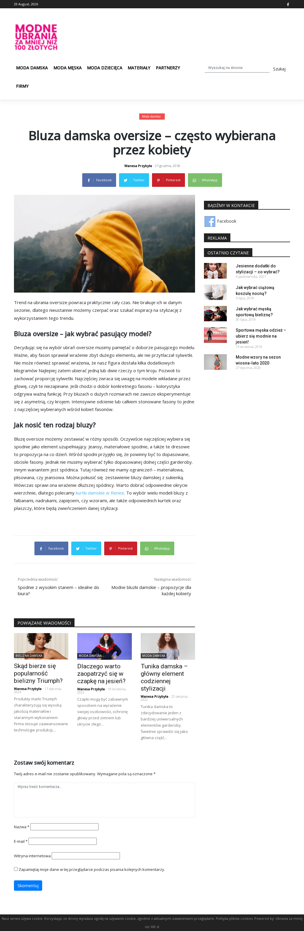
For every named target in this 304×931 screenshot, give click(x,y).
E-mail (21, 841)
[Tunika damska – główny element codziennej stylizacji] (168, 646)
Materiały (139, 67)
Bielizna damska (28, 656)
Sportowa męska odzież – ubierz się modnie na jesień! (261, 336)
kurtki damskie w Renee (100, 493)
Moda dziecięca (104, 67)
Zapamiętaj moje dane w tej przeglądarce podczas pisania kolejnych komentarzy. (92, 869)
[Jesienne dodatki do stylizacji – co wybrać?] (215, 270)
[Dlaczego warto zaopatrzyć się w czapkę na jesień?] (104, 646)
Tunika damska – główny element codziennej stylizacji (164, 677)
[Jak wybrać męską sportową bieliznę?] (215, 313)
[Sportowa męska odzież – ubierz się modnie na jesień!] (215, 334)
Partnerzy (168, 67)
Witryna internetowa (32, 855)
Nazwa (21, 826)
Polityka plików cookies (234, 918)
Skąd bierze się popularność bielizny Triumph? (38, 673)
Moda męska (67, 67)
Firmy (22, 86)
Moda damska (32, 67)
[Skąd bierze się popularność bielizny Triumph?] (41, 646)
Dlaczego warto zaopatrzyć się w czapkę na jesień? (101, 674)
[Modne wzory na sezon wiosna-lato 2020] (215, 361)
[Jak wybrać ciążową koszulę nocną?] (215, 292)
